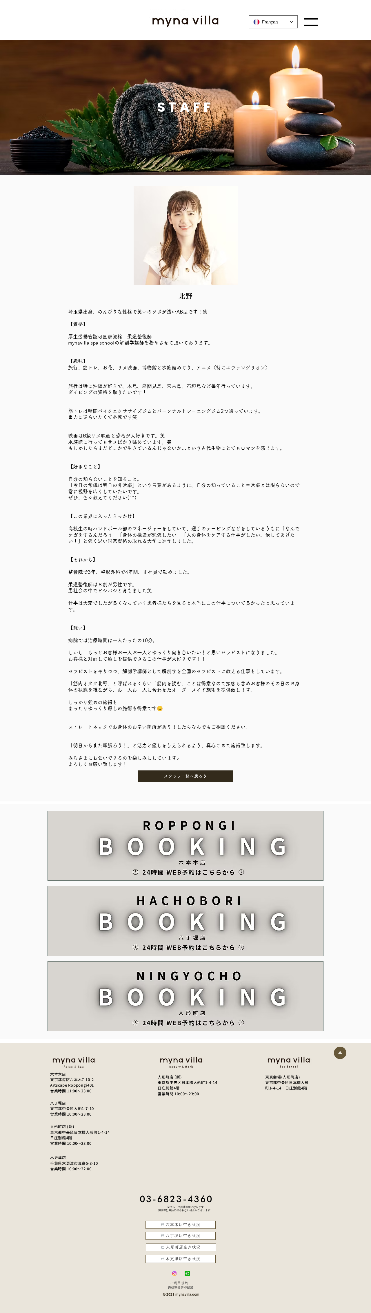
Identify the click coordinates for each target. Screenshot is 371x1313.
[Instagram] (174, 1273)
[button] (311, 22)
